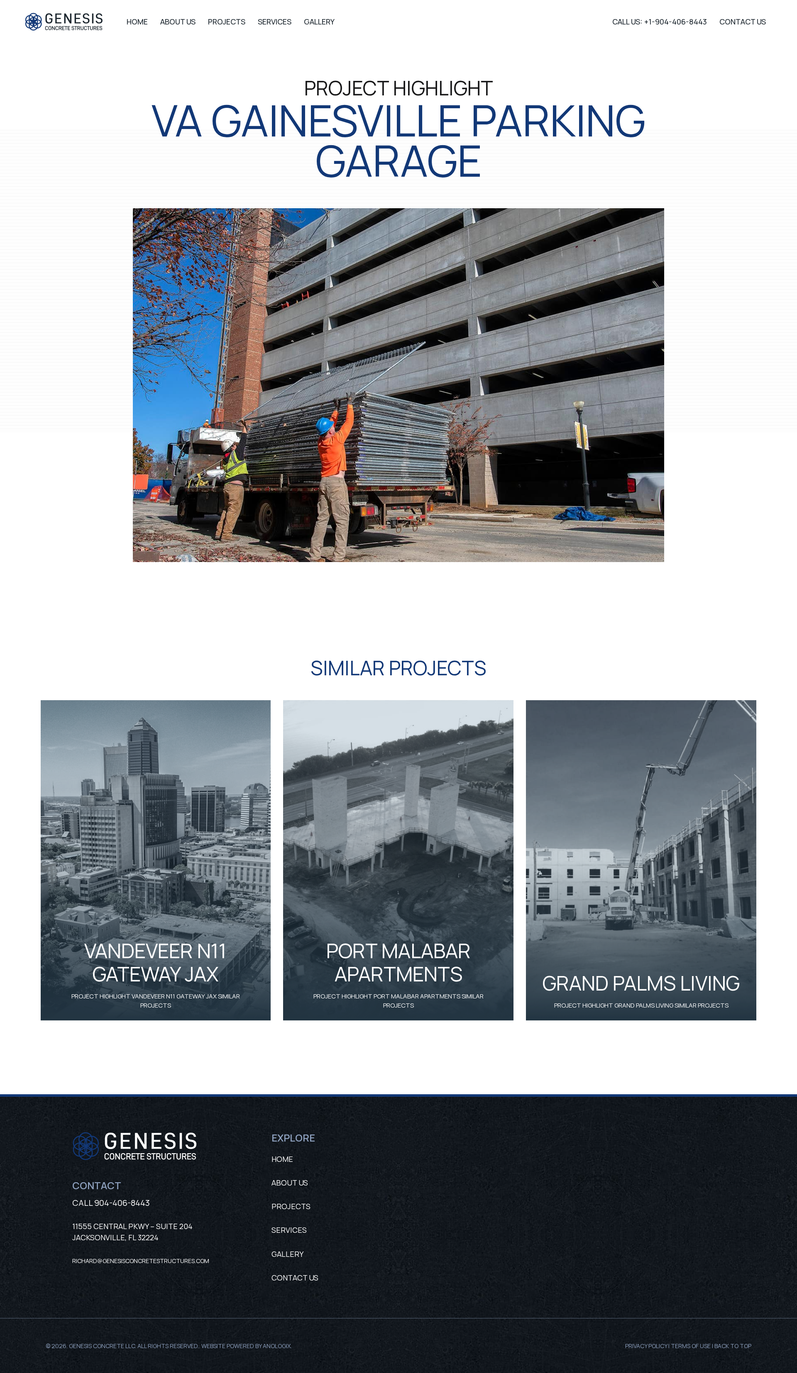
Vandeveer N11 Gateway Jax (155, 962)
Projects (290, 1206)
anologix (277, 1346)
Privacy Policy (646, 1346)
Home (282, 1159)
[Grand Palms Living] (641, 704)
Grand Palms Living (641, 983)
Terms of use (691, 1346)
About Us (289, 1183)
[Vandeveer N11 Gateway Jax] (156, 704)
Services (289, 1230)
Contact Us (294, 1278)
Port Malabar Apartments (398, 962)
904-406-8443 (122, 1202)
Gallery (287, 1254)
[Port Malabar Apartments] (398, 704)
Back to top (732, 1346)
